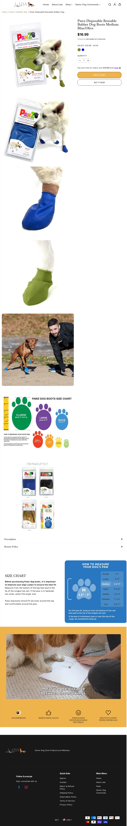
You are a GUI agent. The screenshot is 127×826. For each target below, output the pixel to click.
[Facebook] (19, 787)
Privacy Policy (65, 805)
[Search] (108, 4)
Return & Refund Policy (66, 787)
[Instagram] (26, 787)
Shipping (80, 39)
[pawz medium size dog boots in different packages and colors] (37, 492)
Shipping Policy (66, 793)
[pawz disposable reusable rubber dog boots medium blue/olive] (37, 55)
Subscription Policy (67, 797)
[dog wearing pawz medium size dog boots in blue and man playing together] (37, 346)
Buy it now (98, 85)
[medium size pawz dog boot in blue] (37, 201)
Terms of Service (66, 801)
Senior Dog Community (86, 4)
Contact (62, 782)
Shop (68, 4)
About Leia (57, 4)
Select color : (87, 45)
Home (46, 4)
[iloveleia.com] (20, 4)
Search (62, 778)
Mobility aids (21, 12)
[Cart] (118, 4)
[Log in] (113, 4)
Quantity (81, 56)
